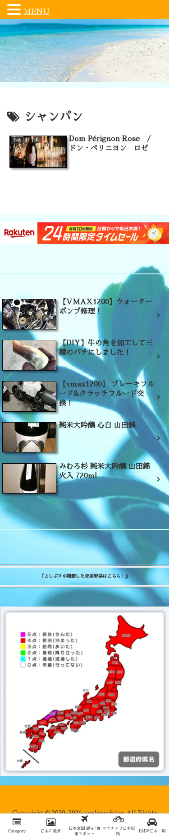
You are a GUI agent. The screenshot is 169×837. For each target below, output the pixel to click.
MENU (36, 11)
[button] (15, 10)
